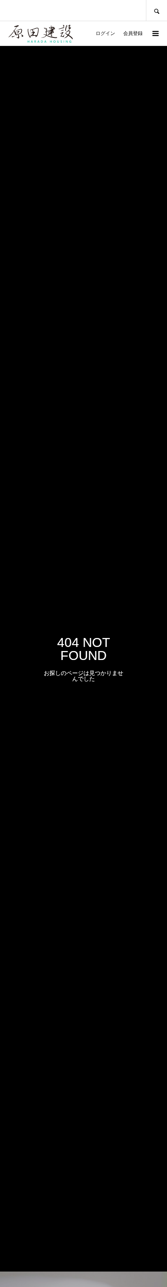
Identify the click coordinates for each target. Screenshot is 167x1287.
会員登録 (133, 33)
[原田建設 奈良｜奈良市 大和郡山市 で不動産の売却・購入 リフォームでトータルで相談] (40, 28)
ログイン (105, 33)
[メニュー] (155, 33)
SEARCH (156, 10)
